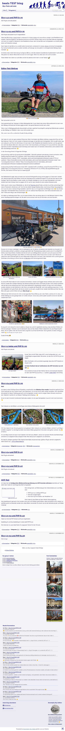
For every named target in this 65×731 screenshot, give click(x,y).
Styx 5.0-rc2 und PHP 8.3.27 (13, 516)
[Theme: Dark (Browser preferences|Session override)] (62, 3)
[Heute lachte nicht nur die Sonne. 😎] (53, 268)
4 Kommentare (6, 62)
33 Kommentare (6, 377)
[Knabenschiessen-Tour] (54, 615)
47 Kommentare (6, 25)
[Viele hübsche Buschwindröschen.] (53, 416)
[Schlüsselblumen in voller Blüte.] (11, 416)
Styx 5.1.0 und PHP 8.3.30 (12, 17)
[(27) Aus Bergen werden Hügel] (54, 579)
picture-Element (11, 558)
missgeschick (36, 446)
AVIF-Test (5, 480)
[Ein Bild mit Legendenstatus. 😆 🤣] (17, 311)
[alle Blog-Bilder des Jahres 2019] (54, 567)
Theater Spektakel (10, 559)
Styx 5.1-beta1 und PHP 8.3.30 (14, 346)
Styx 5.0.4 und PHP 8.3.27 (12, 452)
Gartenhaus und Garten (12, 560)
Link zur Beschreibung (18, 441)
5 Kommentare (6, 460)
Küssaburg (9, 561)
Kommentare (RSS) (8, 708)
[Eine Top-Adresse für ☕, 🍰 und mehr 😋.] (32, 223)
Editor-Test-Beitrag (9, 68)
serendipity (30, 25)
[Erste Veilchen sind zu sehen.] (32, 416)
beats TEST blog (12, 3)
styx (35, 25)
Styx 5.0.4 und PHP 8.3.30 (12, 383)
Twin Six (33, 185)
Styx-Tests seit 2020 (9, 6)
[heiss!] (54, 591)
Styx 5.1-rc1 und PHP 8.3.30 (12, 31)
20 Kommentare (6, 509)
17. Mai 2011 (27, 258)
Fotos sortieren (10, 562)
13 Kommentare (6, 473)
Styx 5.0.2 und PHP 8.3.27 (12, 466)
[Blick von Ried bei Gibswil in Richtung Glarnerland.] (11, 268)
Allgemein (19, 446)
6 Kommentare (6, 529)
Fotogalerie (12, 10)
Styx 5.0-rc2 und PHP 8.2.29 (13, 536)
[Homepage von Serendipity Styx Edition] (55, 709)
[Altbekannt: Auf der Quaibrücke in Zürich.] (48, 311)
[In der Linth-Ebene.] (32, 268)
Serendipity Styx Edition (29, 729)
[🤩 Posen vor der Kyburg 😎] (32, 94)
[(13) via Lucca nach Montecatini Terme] (54, 603)
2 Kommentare (5, 446)
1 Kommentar (5, 340)
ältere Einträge (10, 550)
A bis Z (5, 10)
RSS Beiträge (7, 705)
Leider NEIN (52, 372)
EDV (19, 25)
